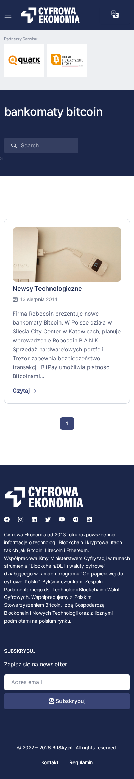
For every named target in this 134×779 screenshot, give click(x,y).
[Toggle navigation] (8, 15)
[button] (115, 14)
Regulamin (81, 762)
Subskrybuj (70, 701)
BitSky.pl (62, 747)
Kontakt (49, 762)
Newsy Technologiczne (47, 288)
